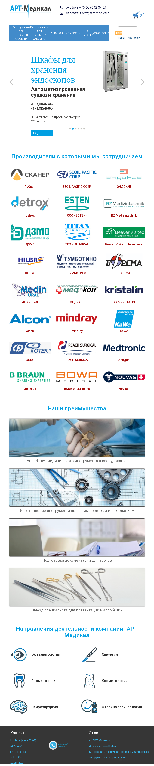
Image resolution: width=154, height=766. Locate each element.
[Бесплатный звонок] (55, 745)
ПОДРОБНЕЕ (42, 133)
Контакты (108, 33)
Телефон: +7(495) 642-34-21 (84, 7)
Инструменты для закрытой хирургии (39, 32)
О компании (86, 33)
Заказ (97, 33)
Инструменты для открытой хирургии (21, 32)
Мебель (74, 33)
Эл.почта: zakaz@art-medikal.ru (87, 13)
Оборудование (58, 33)
